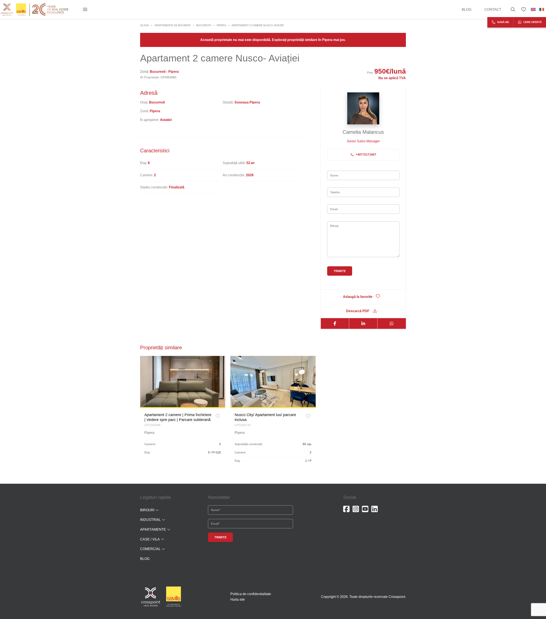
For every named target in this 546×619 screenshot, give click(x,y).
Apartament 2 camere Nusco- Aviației (258, 25)
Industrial (150, 519)
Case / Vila (150, 539)
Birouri (147, 510)
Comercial (150, 549)
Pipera (221, 25)
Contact (492, 9)
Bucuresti (203, 25)
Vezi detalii (183, 381)
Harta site (237, 599)
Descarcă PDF (357, 311)
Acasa (144, 25)
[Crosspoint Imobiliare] (34, 9)
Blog (467, 9)
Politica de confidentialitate (250, 594)
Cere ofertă (532, 22)
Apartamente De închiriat (172, 25)
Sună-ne (503, 22)
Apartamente (153, 529)
